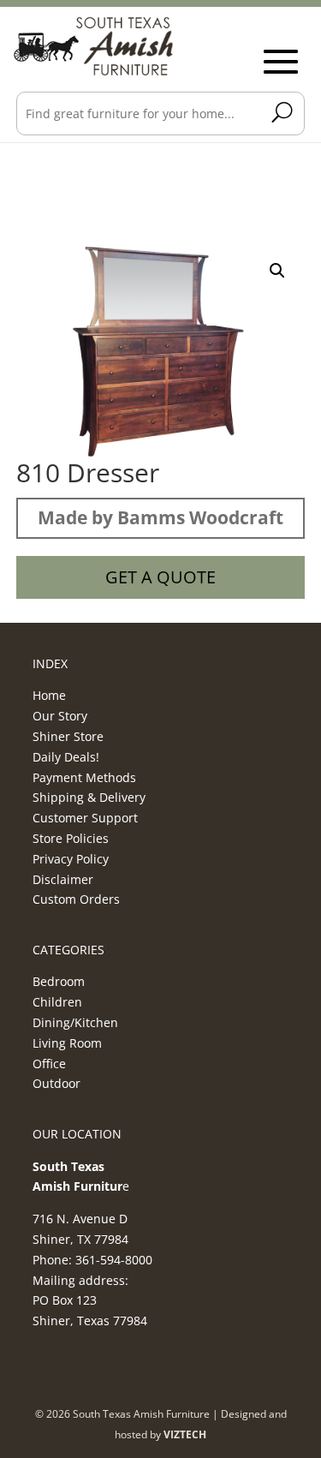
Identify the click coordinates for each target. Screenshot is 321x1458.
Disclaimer (63, 879)
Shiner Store (68, 736)
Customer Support (85, 818)
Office (49, 1063)
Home (49, 695)
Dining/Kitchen (75, 1022)
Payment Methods (84, 777)
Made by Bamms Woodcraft (160, 517)
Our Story (60, 716)
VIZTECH (184, 1434)
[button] (277, 270)
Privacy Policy (71, 859)
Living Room (67, 1043)
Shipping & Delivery (89, 797)
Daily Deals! (66, 757)
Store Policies (71, 838)
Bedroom (59, 981)
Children (57, 1002)
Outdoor (56, 1083)
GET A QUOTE (160, 577)
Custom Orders (76, 899)
